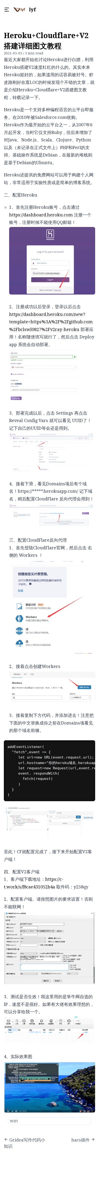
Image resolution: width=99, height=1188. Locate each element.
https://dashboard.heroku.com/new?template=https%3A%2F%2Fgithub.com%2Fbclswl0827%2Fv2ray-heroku (51, 322)
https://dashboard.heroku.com (41, 214)
